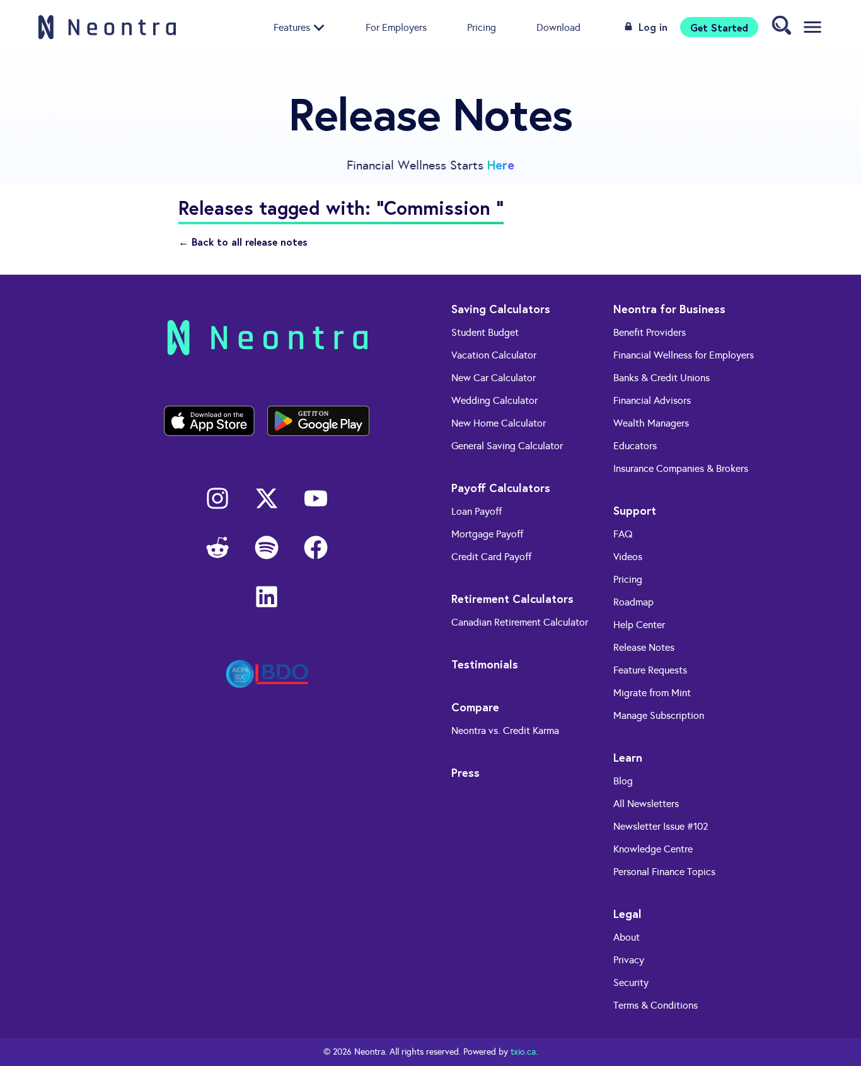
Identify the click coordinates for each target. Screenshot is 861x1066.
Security (631, 983)
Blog (623, 781)
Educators (635, 446)
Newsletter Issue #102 (660, 826)
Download (558, 27)
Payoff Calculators (500, 487)
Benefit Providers (649, 332)
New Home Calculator (498, 423)
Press (465, 772)
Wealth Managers (651, 423)
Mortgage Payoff (487, 534)
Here (500, 164)
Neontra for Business (669, 308)
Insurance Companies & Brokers (680, 468)
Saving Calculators (500, 308)
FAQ (623, 534)
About (626, 937)
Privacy (628, 960)
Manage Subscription (658, 715)
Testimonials (484, 664)
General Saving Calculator (507, 446)
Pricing (481, 27)
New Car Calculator (493, 378)
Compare (475, 706)
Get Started (719, 26)
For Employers (396, 27)
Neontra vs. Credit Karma (505, 730)
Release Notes (643, 647)
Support (634, 510)
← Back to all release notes (243, 241)
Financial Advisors (652, 400)
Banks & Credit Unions (661, 378)
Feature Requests (650, 670)
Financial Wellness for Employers (683, 355)
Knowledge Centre (653, 849)
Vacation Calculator (493, 355)
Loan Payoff (476, 511)
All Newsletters (646, 804)
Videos (627, 557)
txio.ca (523, 1051)
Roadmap (633, 602)
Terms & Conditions (655, 1005)
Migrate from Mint (652, 693)
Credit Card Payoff (491, 557)
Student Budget (485, 332)
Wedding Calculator (494, 400)
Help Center (639, 625)
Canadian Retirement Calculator (519, 622)
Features (292, 27)
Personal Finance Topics (664, 872)
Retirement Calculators (512, 598)
